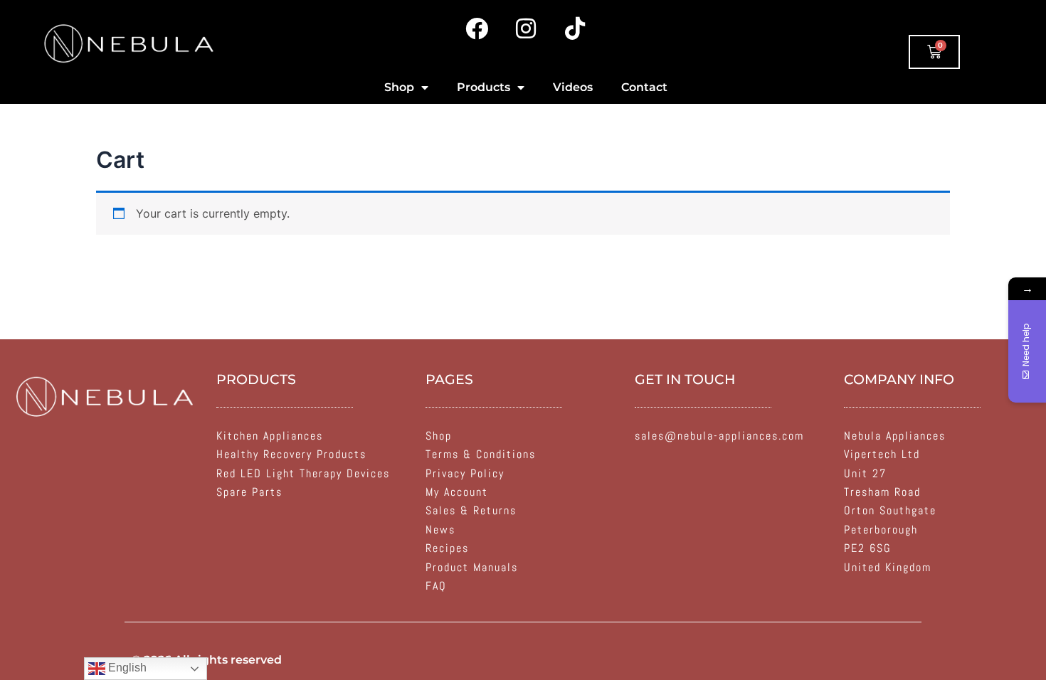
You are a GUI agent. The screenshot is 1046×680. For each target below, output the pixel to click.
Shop (399, 87)
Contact (644, 87)
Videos (573, 87)
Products (483, 87)
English (126, 668)
